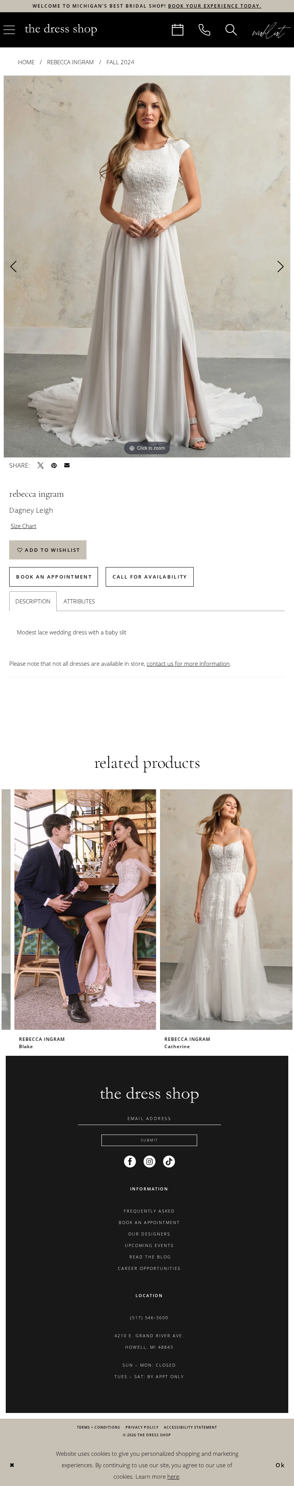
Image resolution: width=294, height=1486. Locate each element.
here (173, 1476)
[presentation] (74, 909)
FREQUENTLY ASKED (149, 1211)
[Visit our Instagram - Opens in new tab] (149, 1161)
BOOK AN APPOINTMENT (149, 1222)
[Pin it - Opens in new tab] (54, 465)
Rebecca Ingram (70, 62)
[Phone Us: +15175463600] (204, 30)
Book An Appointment (54, 576)
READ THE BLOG (149, 1257)
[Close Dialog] (12, 1465)
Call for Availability (150, 576)
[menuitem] (177, 30)
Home (26, 62)
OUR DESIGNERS (149, 1234)
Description (33, 601)
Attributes (79, 601)
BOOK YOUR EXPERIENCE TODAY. (214, 6)
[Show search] (231, 30)
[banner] (60, 29)
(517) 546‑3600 (149, 1317)
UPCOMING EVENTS (149, 1245)
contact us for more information (188, 663)
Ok (281, 1465)
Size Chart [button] (23, 526)
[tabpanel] (147, 266)
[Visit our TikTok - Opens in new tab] (169, 1161)
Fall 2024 (120, 62)
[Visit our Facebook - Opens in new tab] (130, 1161)
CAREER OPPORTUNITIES (149, 1268)
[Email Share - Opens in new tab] (67, 465)
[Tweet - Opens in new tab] (41, 465)
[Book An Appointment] (177, 30)
